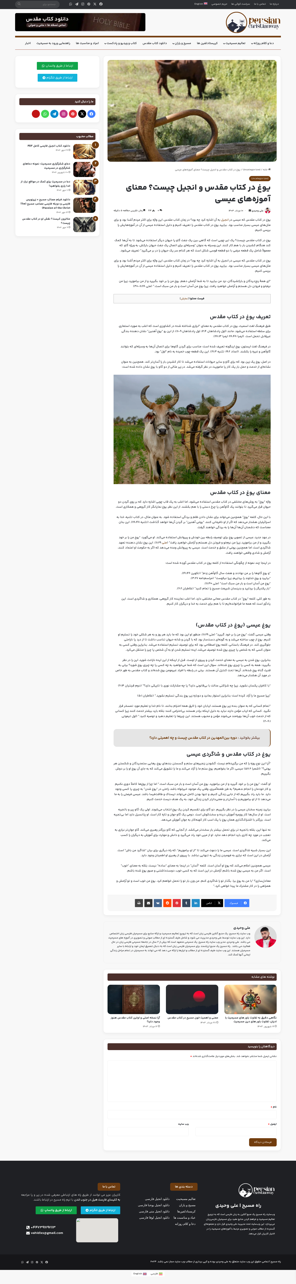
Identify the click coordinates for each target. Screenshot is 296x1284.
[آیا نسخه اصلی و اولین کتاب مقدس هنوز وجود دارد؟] (134, 999)
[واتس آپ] (71, 4)
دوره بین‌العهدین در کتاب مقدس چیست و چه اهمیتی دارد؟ (193, 738)
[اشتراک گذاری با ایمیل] (148, 903)
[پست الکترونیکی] (36, 114)
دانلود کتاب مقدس (155, 43)
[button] (184, 1187)
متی (164, 542)
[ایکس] (95, 4)
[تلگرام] (77, 4)
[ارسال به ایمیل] (250, 211)
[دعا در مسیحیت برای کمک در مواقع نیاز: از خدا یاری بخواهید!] (84, 187)
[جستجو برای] (19, 4)
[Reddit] (167, 903)
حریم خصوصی (219, 4)
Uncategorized (251, 170)
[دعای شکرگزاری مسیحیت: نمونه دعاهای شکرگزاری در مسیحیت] (84, 169)
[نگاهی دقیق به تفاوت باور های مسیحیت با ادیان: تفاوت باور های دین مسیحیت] (250, 999)
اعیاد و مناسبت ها (87, 43)
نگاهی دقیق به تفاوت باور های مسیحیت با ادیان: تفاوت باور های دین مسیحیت (251, 1020)
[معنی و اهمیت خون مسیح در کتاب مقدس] (192, 999)
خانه (265, 170)
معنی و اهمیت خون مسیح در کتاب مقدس (193, 1018)
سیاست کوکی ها (240, 4)
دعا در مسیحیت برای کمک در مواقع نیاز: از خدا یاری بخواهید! (45, 184)
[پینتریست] (89, 4)
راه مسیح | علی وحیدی (238, 1205)
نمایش (184, 299)
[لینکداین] (196, 903)
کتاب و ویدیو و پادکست (122, 43)
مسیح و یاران (183, 43)
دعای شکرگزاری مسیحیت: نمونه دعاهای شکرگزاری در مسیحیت (46, 166)
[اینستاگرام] (83, 4)
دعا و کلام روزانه (264, 43)
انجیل (225, 220)
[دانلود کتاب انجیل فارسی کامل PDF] (84, 151)
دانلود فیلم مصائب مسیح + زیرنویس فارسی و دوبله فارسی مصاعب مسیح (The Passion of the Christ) (45, 204)
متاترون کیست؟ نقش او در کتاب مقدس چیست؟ (46, 221)
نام (274, 1107)
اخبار (28, 43)
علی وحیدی (257, 211)
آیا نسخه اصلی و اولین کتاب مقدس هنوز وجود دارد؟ (135, 1020)
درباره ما (274, 4)
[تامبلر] (186, 903)
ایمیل (272, 1124)
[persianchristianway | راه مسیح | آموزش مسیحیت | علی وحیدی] (253, 22)
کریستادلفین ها (207, 43)
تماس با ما (260, 4)
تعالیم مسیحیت (235, 43)
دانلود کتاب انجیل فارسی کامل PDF (49, 146)
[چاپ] (139, 903)
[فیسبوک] (101, 4)
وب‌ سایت (183, 1124)
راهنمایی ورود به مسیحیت (53, 43)
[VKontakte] (158, 903)
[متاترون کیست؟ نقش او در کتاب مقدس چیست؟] (84, 224)
